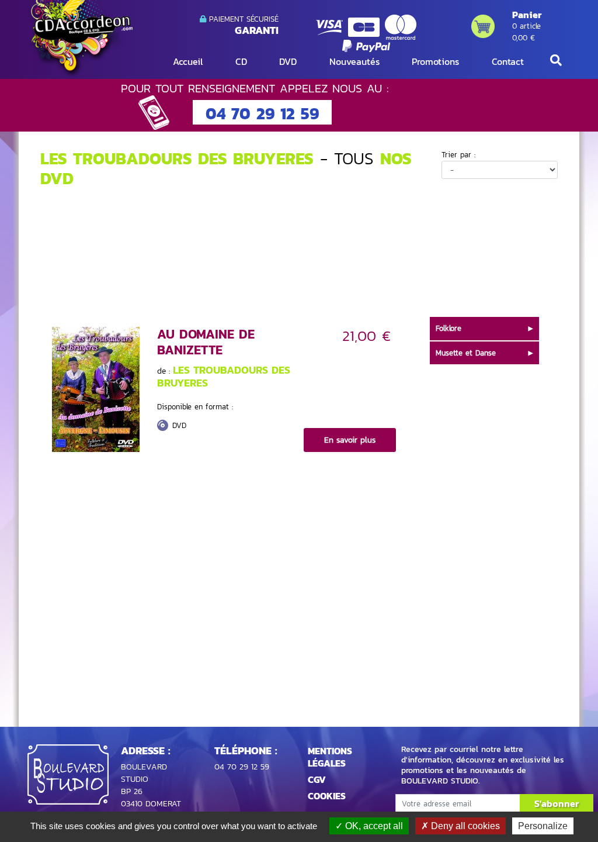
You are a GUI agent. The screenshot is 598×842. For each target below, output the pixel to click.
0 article (526, 26)
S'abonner (556, 803)
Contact (508, 61)
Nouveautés (354, 61)
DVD (288, 61)
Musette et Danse (466, 352)
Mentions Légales (330, 757)
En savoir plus (350, 440)
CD (241, 61)
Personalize (543, 826)
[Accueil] (80, 38)
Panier (526, 15)
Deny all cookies (464, 826)
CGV (317, 779)
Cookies (327, 796)
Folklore (448, 328)
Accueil (188, 61)
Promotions (435, 61)
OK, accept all (373, 826)
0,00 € (523, 37)
